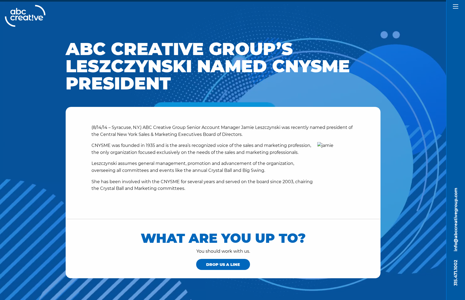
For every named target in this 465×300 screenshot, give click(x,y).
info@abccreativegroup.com (455, 219)
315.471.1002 (455, 273)
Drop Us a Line (223, 264)
